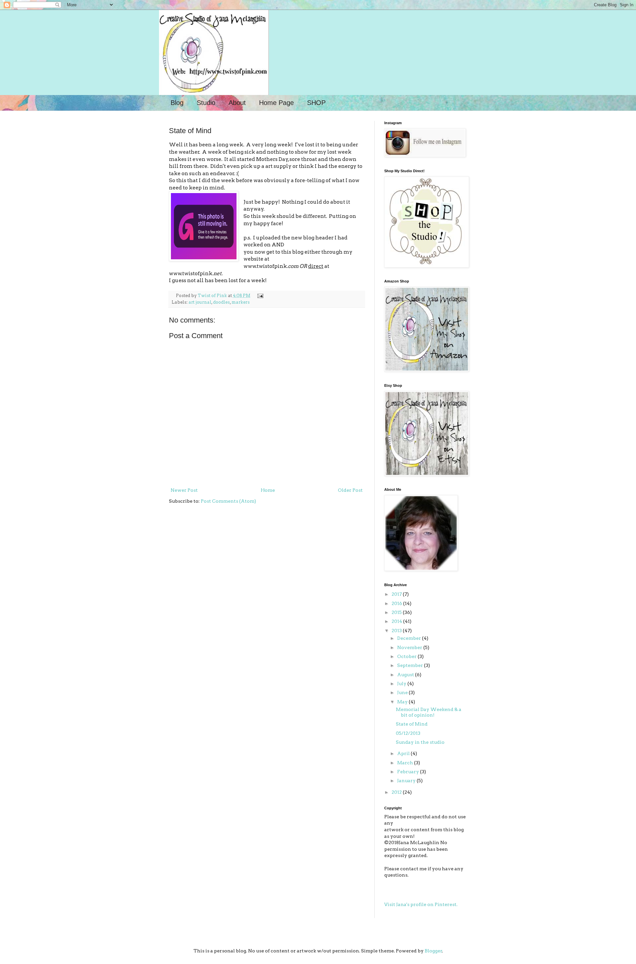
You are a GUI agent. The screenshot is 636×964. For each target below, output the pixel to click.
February (408, 771)
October (407, 656)
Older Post (350, 490)
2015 (397, 612)
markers (241, 302)
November (410, 647)
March (405, 762)
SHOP (316, 102)
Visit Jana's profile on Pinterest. (420, 904)
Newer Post (184, 490)
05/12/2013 (408, 733)
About (237, 102)
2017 (397, 594)
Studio (206, 102)
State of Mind (412, 724)
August (406, 674)
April (404, 753)
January (407, 780)
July (402, 683)
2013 (397, 630)
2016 (397, 603)
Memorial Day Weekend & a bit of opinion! (428, 712)
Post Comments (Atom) (228, 501)
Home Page (276, 102)
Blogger (433, 950)
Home (268, 490)
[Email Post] (259, 295)
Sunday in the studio (420, 742)
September (410, 665)
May (403, 701)
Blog (177, 102)
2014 (397, 621)
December (409, 638)
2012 (397, 792)
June (403, 692)
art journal (199, 302)
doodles (221, 302)
